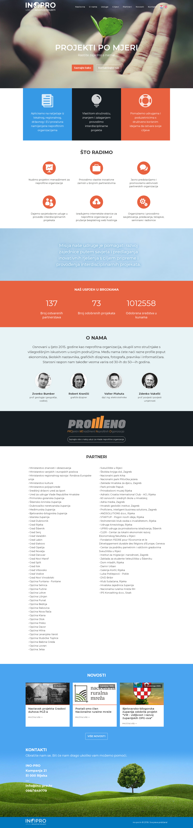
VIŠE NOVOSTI (96, 736)
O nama (93, 7)
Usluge (104, 7)
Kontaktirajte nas (108, 67)
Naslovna (80, 7)
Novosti (140, 7)
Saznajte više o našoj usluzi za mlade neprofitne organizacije (96, 439)
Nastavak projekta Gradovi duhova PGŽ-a (47, 710)
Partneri (127, 7)
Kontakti (152, 7)
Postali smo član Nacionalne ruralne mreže (93, 710)
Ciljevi (115, 7)
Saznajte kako (82, 67)
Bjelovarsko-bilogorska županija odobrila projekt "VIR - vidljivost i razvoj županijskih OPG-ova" (139, 713)
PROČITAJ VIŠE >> (35, 717)
